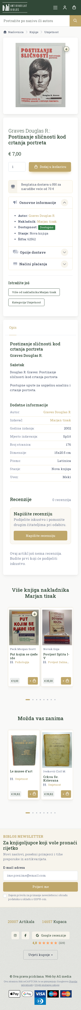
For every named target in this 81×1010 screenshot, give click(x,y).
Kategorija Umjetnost (26, 302)
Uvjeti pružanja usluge (47, 984)
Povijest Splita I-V (56, 656)
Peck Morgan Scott (23, 649)
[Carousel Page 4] (40, 699)
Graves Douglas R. (42, 216)
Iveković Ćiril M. (54, 771)
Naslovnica (15, 32)
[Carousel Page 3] (36, 699)
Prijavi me (40, 887)
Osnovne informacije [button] (37, 202)
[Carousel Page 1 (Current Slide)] (28, 699)
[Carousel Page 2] (32, 699)
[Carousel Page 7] (51, 699)
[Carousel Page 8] (54, 699)
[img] (66, 49)
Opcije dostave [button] (33, 252)
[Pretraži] (75, 20)
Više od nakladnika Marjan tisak (34, 292)
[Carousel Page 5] (43, 699)
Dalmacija (65, 662)
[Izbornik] (55, 7)
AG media (63, 976)
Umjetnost (51, 32)
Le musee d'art (21, 771)
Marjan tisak (47, 221)
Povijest (53, 662)
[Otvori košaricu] (74, 7)
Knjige (33, 32)
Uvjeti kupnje (39, 955)
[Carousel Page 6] (47, 699)
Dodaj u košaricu (52, 167)
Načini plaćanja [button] (33, 264)
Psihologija (22, 662)
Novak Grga (51, 649)
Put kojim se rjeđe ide (24, 656)
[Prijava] (64, 7)
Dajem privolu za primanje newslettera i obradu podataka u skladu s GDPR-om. (38, 897)
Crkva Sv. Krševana (50, 778)
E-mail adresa (14, 868)
